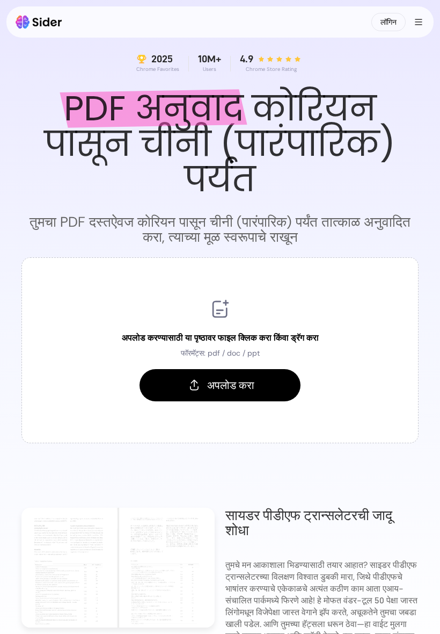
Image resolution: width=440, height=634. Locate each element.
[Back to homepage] (39, 22)
